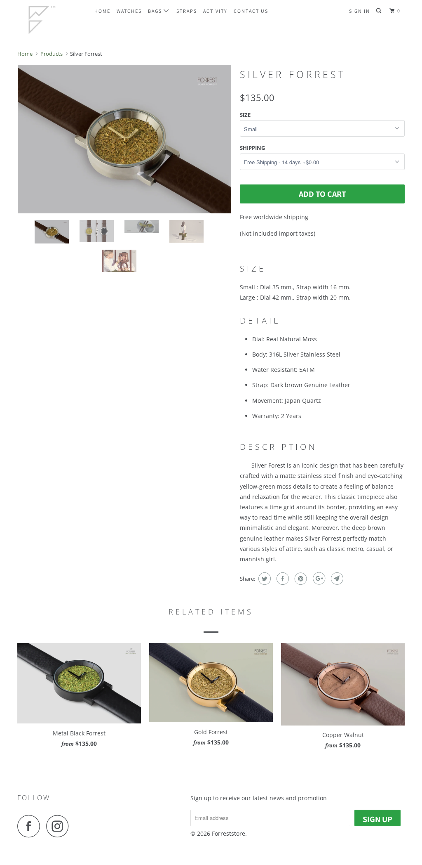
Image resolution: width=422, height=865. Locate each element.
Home (102, 11)
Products (51, 53)
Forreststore (228, 833)
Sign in (359, 11)
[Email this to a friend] (336, 578)
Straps (186, 11)
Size (245, 114)
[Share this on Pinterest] (300, 578)
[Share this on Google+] (318, 578)
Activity (215, 11)
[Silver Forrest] (124, 139)
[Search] (379, 11)
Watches (129, 11)
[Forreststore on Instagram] (59, 826)
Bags (156, 11)
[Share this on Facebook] (281, 578)
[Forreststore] (50, 19)
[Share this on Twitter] (263, 578)
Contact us (251, 11)
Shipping (252, 147)
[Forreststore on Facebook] (31, 826)
